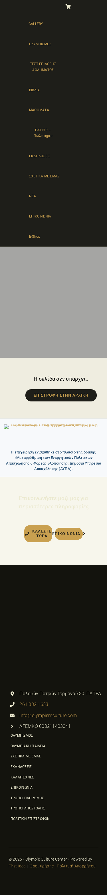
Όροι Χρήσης (42, 866)
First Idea (17, 866)
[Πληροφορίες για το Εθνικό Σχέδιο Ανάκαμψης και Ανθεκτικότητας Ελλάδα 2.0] (53, 435)
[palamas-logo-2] (51, 592)
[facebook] (11, 881)
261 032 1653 (33, 704)
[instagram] (31, 881)
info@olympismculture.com (48, 715)
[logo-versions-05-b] (18, 129)
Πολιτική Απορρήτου (76, 866)
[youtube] (21, 881)
